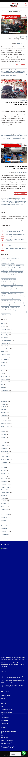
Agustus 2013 (4, 534)
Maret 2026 (4, 415)
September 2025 (5, 426)
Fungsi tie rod (20, 286)
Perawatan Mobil (5, 354)
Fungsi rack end (17, 284)
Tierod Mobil (4, 382)
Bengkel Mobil (4, 267)
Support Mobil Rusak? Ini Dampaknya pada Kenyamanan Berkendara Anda (15, 230)
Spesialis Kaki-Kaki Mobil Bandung (8, 309)
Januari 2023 (4, 512)
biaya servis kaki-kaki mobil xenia (17, 138)
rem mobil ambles (5, 305)
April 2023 (3, 503)
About (4, 752)
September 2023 (5, 492)
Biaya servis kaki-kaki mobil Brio (13, 137)
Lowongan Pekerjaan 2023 (19, 295)
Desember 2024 (5, 451)
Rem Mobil (4, 359)
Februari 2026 (4, 418)
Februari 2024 (4, 478)
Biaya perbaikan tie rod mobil (10, 72)
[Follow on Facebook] (2, 747)
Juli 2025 (3, 431)
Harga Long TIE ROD (6, 291)
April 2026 (3, 412)
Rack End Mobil (5, 357)
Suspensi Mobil (5, 379)
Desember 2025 (5, 420)
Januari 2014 (4, 528)
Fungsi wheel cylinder (6, 288)
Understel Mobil (5, 393)
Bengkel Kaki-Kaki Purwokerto (8, 263)
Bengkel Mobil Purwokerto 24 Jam (15, 267)
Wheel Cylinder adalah (21, 312)
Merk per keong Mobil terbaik (7, 300)
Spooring (3, 370)
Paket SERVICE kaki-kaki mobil (18, 202)
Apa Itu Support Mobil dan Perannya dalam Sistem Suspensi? (15, 249)
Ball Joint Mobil (5, 332)
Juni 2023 (3, 498)
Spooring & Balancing (6, 712)
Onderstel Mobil (5, 348)
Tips (2, 384)
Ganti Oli (3, 701)
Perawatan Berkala (5, 695)
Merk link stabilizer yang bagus (8, 298)
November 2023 (5, 487)
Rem (2, 706)
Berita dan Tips (23, 36)
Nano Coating (4, 343)
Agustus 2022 (4, 517)
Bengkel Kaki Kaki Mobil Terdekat (8, 265)
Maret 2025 (4, 442)
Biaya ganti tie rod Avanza (6, 71)
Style (2, 373)
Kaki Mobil (4, 337)
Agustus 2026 (4, 401)
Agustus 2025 (4, 429)
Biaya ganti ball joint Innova (20, 69)
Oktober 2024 (4, 456)
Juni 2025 (3, 434)
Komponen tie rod (5, 293)
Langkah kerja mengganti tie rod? (16, 293)
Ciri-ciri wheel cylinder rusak (7, 277)
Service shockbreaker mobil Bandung (17, 305)
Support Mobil (4, 376)
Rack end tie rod (20, 302)
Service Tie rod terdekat (11, 75)
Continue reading (20, 64)
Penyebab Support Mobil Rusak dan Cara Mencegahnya (15, 239)
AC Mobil (3, 703)
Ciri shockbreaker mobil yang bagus (9, 279)
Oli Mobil (3, 346)
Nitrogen (3, 714)
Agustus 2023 (4, 495)
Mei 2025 (3, 437)
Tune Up (3, 387)
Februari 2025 (4, 445)
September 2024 (5, 459)
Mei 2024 (3, 470)
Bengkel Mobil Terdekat (6, 270)
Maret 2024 (4, 476)
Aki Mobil (3, 326)
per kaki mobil (17, 300)
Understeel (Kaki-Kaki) (6, 709)
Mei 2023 (3, 501)
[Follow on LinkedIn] (10, 747)
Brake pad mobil (5, 272)
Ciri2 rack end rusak (18, 277)
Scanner (3, 362)
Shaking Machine (5, 717)
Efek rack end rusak (18, 281)
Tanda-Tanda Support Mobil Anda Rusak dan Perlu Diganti (16, 244)
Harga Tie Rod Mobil (15, 291)
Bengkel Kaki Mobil (20, 265)
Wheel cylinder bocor (6, 314)
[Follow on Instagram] (5, 747)
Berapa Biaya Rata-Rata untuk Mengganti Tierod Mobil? (17, 39)
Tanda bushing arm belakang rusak (9, 312)
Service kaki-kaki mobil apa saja (7, 204)
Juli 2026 (3, 404)
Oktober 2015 (4, 525)
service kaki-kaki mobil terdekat (17, 140)
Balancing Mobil (5, 329)
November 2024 (5, 453)
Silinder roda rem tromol (15, 307)
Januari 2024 (4, 481)
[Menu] (2, 4)
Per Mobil (3, 351)
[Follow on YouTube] (13, 747)
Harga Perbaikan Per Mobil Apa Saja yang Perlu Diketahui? (15, 167)
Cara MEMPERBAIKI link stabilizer (16, 272)
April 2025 (3, 440)
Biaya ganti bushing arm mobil (18, 270)
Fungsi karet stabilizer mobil (7, 284)
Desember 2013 (5, 531)
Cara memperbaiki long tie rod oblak (9, 274)
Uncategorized (4, 390)
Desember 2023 (5, 484)
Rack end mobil (12, 302)
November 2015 (5, 523)
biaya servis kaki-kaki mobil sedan (17, 201)
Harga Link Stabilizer (15, 288)
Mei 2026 (3, 409)
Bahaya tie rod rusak (15, 258)
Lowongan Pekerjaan (6, 340)
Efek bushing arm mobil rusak (7, 281)
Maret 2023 (4, 506)
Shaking (3, 365)
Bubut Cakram (4, 720)
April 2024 (3, 473)
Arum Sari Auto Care (6, 258)
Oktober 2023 (4, 489)
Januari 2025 (4, 448)
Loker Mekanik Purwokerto (7, 295)
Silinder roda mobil (5, 307)
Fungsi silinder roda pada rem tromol (9, 286)
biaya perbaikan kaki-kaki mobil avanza (12, 135)
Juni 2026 (3, 406)
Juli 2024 (3, 465)
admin (25, 43)
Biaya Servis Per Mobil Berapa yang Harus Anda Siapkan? (16, 103)
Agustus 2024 (4, 462)
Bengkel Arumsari (5, 260)
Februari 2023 (4, 509)
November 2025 (5, 423)
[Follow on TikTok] (7, 747)
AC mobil (3, 323)
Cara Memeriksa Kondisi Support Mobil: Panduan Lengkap (15, 235)
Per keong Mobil (5, 302)
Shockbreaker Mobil (6, 368)
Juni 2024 (3, 467)
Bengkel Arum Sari (13, 260)
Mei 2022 (3, 520)
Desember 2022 (5, 514)
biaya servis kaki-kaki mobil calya (10, 74)
